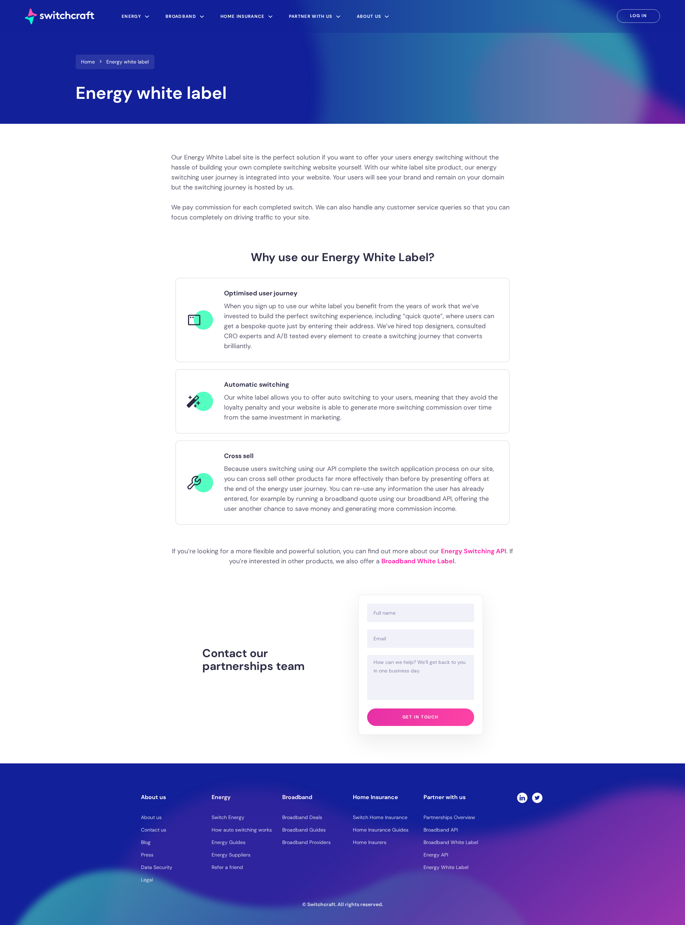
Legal (147, 879)
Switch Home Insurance (380, 817)
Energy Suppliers (231, 855)
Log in (638, 16)
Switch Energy (228, 817)
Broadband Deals (302, 817)
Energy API (435, 855)
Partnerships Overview (449, 817)
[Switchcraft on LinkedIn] (522, 797)
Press (147, 855)
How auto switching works (242, 830)
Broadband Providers (306, 842)
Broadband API (440, 830)
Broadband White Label (418, 561)
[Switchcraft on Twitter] (537, 797)
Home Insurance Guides (381, 830)
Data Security (156, 867)
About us (151, 817)
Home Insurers (369, 842)
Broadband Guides (304, 830)
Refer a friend (227, 867)
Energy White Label (445, 867)
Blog (146, 842)
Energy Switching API (473, 551)
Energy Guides (228, 842)
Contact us (153, 830)
